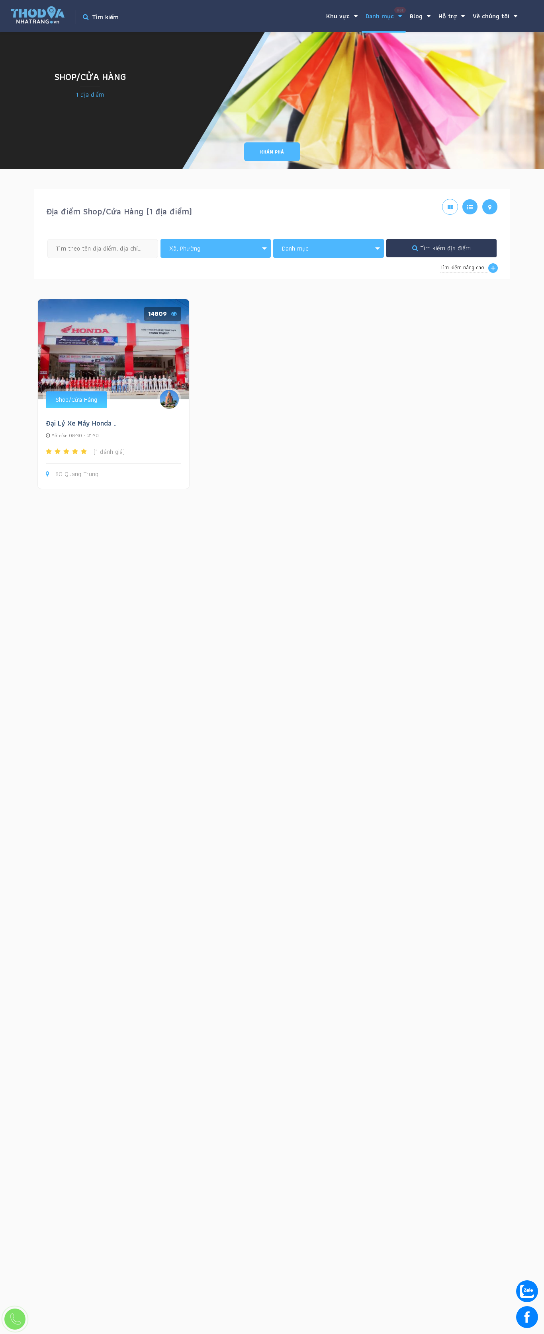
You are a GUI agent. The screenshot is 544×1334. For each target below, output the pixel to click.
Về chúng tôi (492, 16)
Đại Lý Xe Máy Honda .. (81, 423)
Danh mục (384, 14)
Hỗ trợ (448, 16)
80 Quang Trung (76, 474)
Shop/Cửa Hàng (76, 399)
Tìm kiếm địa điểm (444, 248)
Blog (417, 16)
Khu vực (339, 16)
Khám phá (272, 152)
